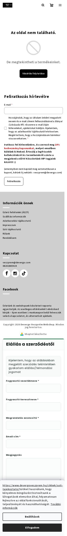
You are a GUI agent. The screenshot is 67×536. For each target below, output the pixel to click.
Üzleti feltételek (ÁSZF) (16, 212)
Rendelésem (9, 238)
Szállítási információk (14, 216)
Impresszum (9, 225)
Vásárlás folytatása (34, 73)
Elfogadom (32, 528)
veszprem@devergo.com (47, 172)
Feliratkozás (13, 181)
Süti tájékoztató (12, 229)
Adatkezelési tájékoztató (17, 221)
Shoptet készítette (36, 334)
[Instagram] (15, 273)
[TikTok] (24, 273)
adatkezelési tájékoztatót (32, 131)
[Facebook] (7, 273)
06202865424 (10, 266)
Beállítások (32, 517)
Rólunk (6, 233)
